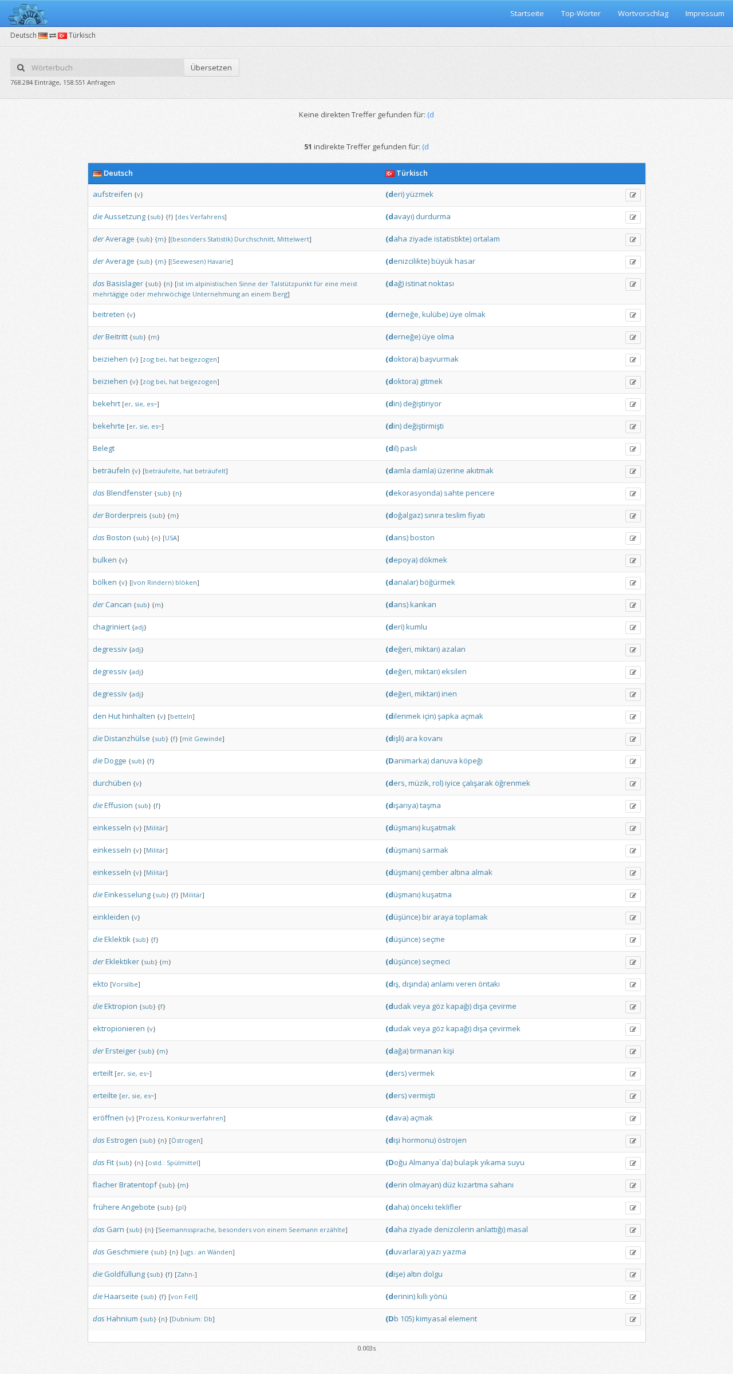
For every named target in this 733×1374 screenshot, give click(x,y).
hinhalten (138, 716)
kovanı (431, 738)
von (259, 1229)
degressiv (110, 649)
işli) (394, 738)
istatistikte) (452, 238)
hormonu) (419, 1140)
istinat (416, 283)
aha (396, 238)
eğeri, (399, 649)
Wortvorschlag (643, 13)
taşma (430, 805)
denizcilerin (454, 1229)
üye (456, 314)
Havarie (219, 261)
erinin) (400, 1296)
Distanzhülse (127, 738)
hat (174, 359)
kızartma (473, 1184)
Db (208, 1318)
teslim (456, 515)
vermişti (421, 1095)
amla (398, 470)
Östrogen (185, 1140)
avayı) (399, 216)
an (245, 294)
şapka (448, 716)
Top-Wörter (581, 13)
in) (393, 403)
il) (392, 448)
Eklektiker (122, 961)
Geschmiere (128, 1251)
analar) (401, 582)
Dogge (115, 760)
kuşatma (437, 894)
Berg (280, 294)
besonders (234, 1229)
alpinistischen (216, 283)
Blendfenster (129, 493)
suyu (516, 1162)
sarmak (435, 850)
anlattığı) (490, 1229)
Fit (110, 1162)
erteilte (105, 1095)
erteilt (103, 1073)
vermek (421, 1073)
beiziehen (110, 359)
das (99, 283)
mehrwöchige (169, 294)
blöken (186, 582)
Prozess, (152, 1118)
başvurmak (439, 359)
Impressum (704, 13)
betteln (181, 716)
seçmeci (436, 961)
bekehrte (109, 426)
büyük (442, 261)
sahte (454, 493)
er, (128, 403)
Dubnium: (187, 1318)
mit (187, 738)
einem (261, 294)
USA (171, 537)
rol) (437, 783)
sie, (140, 403)
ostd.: (156, 1162)
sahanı (502, 1184)
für (318, 283)
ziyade (420, 238)
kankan (423, 604)
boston (422, 537)
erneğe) (402, 336)
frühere (106, 1207)
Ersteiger (120, 1051)
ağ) (394, 283)
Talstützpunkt (291, 283)
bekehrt (106, 403)
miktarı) (427, 649)
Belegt (104, 448)
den (100, 716)
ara (411, 738)
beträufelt (210, 470)
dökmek (433, 560)
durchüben (112, 783)
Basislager (125, 283)
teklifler (448, 1207)
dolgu (433, 1274)
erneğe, (402, 314)
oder (137, 294)
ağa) (396, 1051)
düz (449, 1184)
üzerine (451, 470)
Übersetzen (211, 67)
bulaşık (466, 1162)
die (98, 216)
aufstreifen (112, 194)
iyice (452, 783)
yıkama (493, 1162)
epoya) (401, 560)
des (183, 216)
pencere (480, 493)
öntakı (489, 984)
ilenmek (403, 716)
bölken (105, 582)
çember (435, 872)
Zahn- (186, 1274)
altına (460, 872)
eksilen (454, 671)
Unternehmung (216, 294)
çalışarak (477, 783)
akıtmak (480, 470)
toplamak (471, 917)
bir (426, 917)
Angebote (138, 1207)
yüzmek (420, 194)
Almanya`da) (430, 1162)
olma (445, 336)
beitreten (109, 314)
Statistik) (219, 239)
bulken (105, 560)
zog (148, 359)
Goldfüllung (124, 1274)
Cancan (118, 604)
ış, (392, 984)
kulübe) (435, 314)
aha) (397, 1207)
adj (139, 627)
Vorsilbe (125, 984)
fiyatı (476, 515)
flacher (105, 1184)
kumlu (416, 626)
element (462, 1318)
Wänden (219, 1252)
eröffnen (108, 1117)
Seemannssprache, (187, 1229)
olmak (475, 314)
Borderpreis (126, 515)
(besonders (188, 239)
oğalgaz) (404, 515)
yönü (438, 1296)
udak (398, 1006)
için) (429, 716)
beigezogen (198, 359)
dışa (480, 1006)
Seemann (303, 1229)
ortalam (486, 238)
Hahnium (122, 1318)
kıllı (422, 1296)
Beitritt (116, 336)
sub (155, 216)
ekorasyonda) (413, 493)
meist (348, 283)
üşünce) (402, 917)
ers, (396, 783)
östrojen (452, 1140)
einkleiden (111, 917)
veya (421, 1006)
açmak (471, 716)
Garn (115, 1229)
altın (414, 1274)
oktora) (401, 359)
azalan (454, 649)
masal (517, 1229)
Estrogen (122, 1140)
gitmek (431, 381)
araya (443, 917)
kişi (448, 1051)
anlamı (442, 984)
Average (120, 238)
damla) (424, 470)
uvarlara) (405, 1251)
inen (449, 693)
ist (180, 283)
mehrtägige (110, 294)
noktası (441, 283)
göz (438, 1006)
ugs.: (189, 1252)
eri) (394, 194)
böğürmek (437, 582)
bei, (161, 359)
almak (481, 872)
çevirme (503, 1006)
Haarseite (121, 1296)
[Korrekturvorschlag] (633, 195)
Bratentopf (138, 1184)
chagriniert (111, 626)
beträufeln (111, 470)
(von (138, 582)
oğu (396, 1162)
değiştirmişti (423, 426)
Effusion (118, 805)
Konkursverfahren (195, 1118)
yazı (434, 1251)
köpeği (471, 760)
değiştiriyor (422, 403)
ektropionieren (119, 1028)
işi (392, 1140)
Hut (114, 716)
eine (331, 283)
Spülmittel (182, 1162)
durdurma (433, 216)
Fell (189, 1296)
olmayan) (425, 1184)
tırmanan (426, 1051)
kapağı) (458, 1006)
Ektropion (120, 1006)
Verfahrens (207, 216)
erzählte (332, 1229)
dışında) (415, 984)
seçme (433, 939)
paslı (408, 448)
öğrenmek (512, 783)
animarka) (407, 760)
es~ (152, 403)
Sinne (247, 283)
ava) (396, 1117)
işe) (395, 1274)
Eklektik (117, 939)
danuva (444, 760)
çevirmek (505, 1028)
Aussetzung (124, 216)
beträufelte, (163, 470)
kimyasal (431, 1318)
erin (396, 1184)
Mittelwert (293, 239)
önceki (422, 1207)
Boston (119, 537)
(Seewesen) (188, 261)
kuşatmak (439, 827)
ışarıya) (401, 805)
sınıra (434, 515)
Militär (155, 827)
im (190, 283)
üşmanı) (402, 827)
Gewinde (208, 738)
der (98, 238)
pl (181, 1207)
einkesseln (112, 827)
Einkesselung (127, 894)
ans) (396, 537)
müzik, (419, 783)
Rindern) (160, 582)
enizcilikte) (407, 261)
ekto (100, 984)
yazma (454, 1251)
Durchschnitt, (254, 239)
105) (407, 1318)
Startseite (527, 13)
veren (466, 984)
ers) (396, 1073)
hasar (465, 261)
